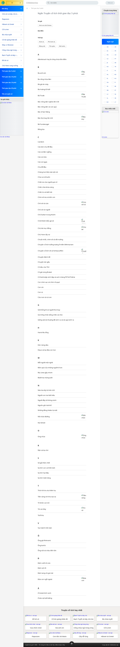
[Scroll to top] (71, 643)
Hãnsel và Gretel (8, 24)
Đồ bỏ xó (5, 60)
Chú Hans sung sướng (10, 65)
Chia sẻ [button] (110, 3)
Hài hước (62, 46)
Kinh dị (41, 41)
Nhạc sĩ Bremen (7, 45)
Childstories (32, 3)
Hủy (64, 645)
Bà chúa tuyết (7, 35)
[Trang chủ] (27, 8)
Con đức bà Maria (5, 136)
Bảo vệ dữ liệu (51, 645)
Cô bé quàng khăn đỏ (9, 40)
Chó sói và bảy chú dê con (10, 14)
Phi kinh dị (51, 41)
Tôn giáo (52, 46)
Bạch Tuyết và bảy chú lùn (10, 55)
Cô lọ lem (5, 29)
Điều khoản (59, 645)
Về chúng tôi (42, 645)
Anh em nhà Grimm (45, 25)
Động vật (42, 46)
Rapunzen (5, 19)
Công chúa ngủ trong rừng (10, 50)
